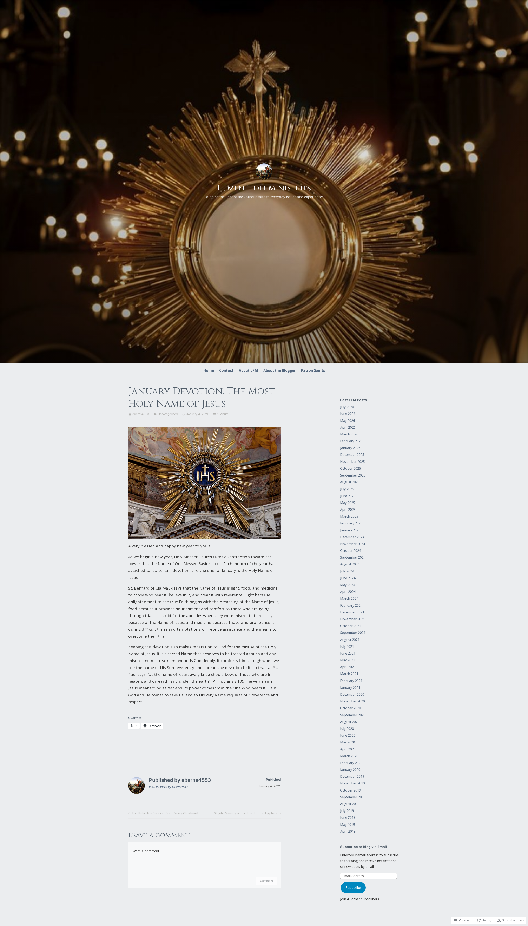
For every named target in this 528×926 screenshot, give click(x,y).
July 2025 (347, 489)
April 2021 (348, 667)
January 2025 (350, 530)
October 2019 (350, 790)
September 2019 (352, 797)
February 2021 (351, 680)
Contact (226, 370)
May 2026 (347, 420)
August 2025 (349, 482)
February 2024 (351, 605)
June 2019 (347, 817)
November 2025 (352, 461)
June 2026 (347, 413)
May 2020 (347, 742)
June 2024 (347, 578)
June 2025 (347, 496)
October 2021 (350, 626)
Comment (266, 880)
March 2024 (349, 598)
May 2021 (347, 660)
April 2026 (348, 427)
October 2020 (350, 708)
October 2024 (350, 550)
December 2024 (352, 537)
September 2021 (352, 632)
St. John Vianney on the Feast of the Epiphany (246, 814)
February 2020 (351, 763)
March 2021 (349, 673)
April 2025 (348, 509)
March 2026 (349, 434)
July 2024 (347, 571)
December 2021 (352, 612)
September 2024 (352, 557)
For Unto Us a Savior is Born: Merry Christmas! (162, 814)
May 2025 (347, 502)
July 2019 (347, 810)
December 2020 (352, 694)
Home (208, 370)
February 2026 (351, 441)
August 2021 (349, 639)
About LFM (248, 370)
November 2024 (352, 543)
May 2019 (347, 824)
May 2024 (347, 585)
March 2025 (349, 516)
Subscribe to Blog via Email (363, 847)
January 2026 (350, 448)
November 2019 (352, 783)
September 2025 (352, 475)
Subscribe (353, 887)
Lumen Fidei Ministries (264, 188)
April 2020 (348, 749)
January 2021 (350, 687)
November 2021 (352, 619)
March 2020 (349, 756)
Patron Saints (313, 370)
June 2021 (347, 653)
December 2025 (352, 454)
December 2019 (352, 776)
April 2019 (348, 831)
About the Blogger (279, 370)
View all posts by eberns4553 (168, 786)
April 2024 (348, 591)
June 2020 (347, 735)
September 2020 (352, 715)
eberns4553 (140, 414)
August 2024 (349, 564)
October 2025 (350, 468)
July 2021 (347, 646)
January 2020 (350, 769)
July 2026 (347, 407)
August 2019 (349, 804)
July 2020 (347, 728)
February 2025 (351, 523)
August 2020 (349, 722)
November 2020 (352, 701)
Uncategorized (168, 414)
